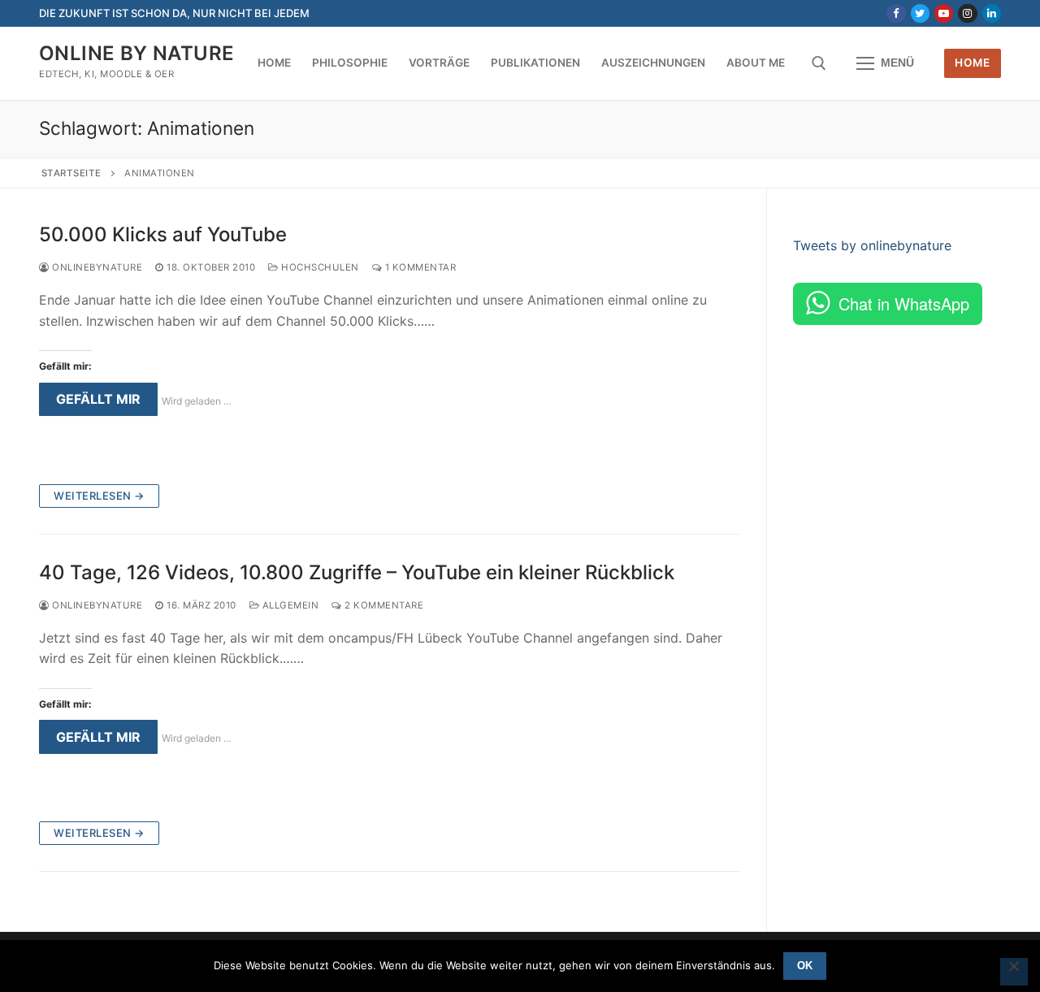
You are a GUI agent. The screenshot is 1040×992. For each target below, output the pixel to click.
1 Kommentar (419, 267)
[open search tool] (819, 63)
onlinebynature (96, 267)
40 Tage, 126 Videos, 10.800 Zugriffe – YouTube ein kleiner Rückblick (356, 572)
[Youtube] (943, 13)
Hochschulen (319, 267)
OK (804, 966)
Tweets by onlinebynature (872, 245)
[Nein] (1014, 972)
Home (972, 62)
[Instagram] (967, 13)
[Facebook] (895, 13)
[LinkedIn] (991, 13)
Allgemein (288, 605)
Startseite (71, 173)
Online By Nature (136, 53)
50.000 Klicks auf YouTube (163, 234)
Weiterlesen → (99, 495)
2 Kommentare (382, 605)
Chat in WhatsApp (903, 303)
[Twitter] (920, 13)
